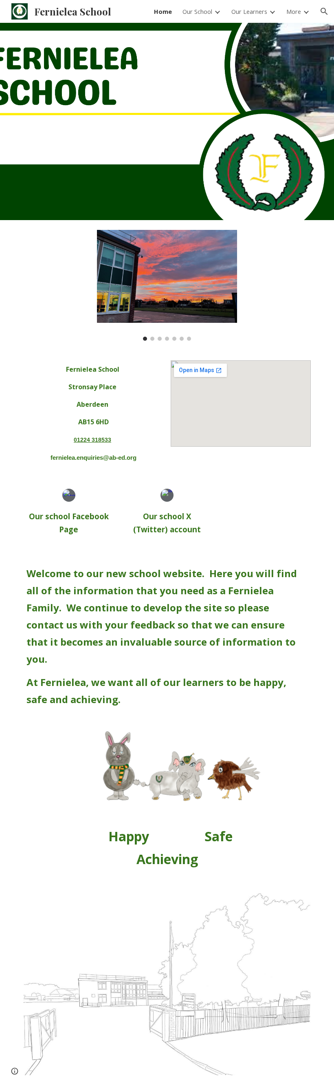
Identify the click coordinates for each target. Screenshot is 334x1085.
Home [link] (163, 11)
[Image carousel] (167, 285)
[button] (324, 11)
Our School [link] (197, 11)
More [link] (293, 11)
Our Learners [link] (249, 11)
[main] (93, 413)
